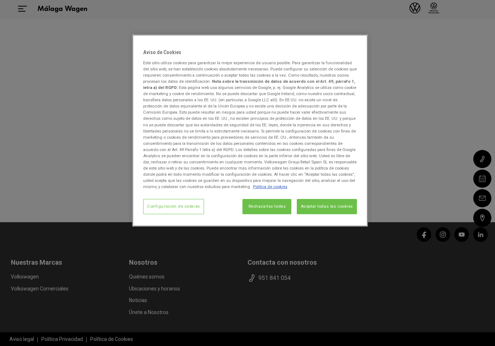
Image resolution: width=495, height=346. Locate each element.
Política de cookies (270, 186)
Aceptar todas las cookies (327, 206)
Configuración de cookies (173, 206)
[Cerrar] (358, 43)
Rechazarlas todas (267, 206)
